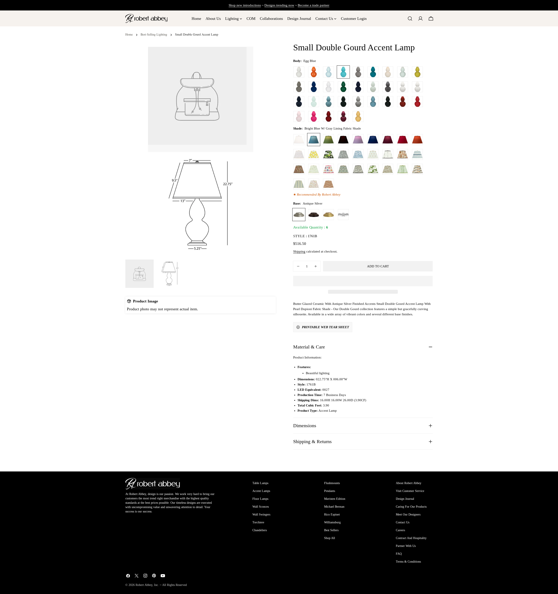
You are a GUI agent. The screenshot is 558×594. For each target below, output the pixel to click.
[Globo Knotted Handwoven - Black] (387, 154)
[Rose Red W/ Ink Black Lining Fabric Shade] (402, 139)
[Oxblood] (402, 101)
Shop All (329, 538)
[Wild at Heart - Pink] (299, 154)
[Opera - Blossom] (313, 184)
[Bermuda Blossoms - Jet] (328, 154)
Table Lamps (260, 483)
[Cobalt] (313, 86)
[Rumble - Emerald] (402, 169)
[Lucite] (343, 214)
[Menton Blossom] (328, 169)
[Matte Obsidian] (343, 101)
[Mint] (313, 101)
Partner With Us (406, 546)
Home (129, 34)
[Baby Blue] (328, 72)
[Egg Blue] (343, 72)
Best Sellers (331, 530)
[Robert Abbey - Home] (152, 483)
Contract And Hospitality (411, 538)
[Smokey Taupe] (358, 72)
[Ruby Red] (417, 101)
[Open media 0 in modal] (244, 55)
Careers (400, 530)
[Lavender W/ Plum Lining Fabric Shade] (358, 139)
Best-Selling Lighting (154, 34)
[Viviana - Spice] (299, 169)
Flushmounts (332, 483)
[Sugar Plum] (343, 116)
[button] (363, 281)
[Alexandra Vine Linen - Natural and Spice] (402, 154)
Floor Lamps (260, 498)
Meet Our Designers (408, 514)
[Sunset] (358, 116)
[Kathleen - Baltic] (299, 184)
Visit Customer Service (410, 491)
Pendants (329, 491)
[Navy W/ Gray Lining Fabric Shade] (373, 139)
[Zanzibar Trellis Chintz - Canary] (313, 154)
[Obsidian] (387, 101)
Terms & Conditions (408, 561)
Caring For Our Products (411, 506)
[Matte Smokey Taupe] (358, 101)
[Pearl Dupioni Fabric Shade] (299, 139)
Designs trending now (279, 5)
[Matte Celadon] (373, 86)
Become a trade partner (313, 5)
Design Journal (405, 498)
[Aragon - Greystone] (417, 169)
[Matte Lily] (417, 86)
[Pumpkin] (313, 72)
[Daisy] (328, 86)
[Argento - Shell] (328, 184)
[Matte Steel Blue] (328, 101)
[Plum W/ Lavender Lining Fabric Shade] (387, 139)
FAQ (399, 553)
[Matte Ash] (387, 86)
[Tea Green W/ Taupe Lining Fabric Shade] (328, 139)
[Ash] (299, 86)
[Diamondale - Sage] (343, 169)
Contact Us (402, 522)
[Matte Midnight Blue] (299, 101)
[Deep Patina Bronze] (313, 214)
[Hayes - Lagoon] (417, 154)
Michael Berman (334, 506)
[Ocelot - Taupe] (358, 169)
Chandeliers (259, 530)
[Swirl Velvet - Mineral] (358, 154)
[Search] (410, 18)
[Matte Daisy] (402, 86)
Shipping (299, 251)
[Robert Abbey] (146, 18)
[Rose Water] (299, 116)
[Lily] (299, 72)
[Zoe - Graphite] (343, 154)
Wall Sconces (260, 506)
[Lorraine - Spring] (313, 169)
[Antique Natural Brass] (328, 214)
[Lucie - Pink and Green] (373, 154)
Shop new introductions (245, 5)
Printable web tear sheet (325, 327)
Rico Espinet (332, 514)
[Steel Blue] (373, 101)
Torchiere (258, 522)
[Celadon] (402, 72)
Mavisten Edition (334, 498)
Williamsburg (332, 522)
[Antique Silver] (299, 214)
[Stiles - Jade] (373, 169)
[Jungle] (343, 86)
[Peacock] (373, 72)
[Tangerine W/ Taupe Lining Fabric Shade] (417, 139)
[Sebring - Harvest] (387, 169)
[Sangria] (328, 116)
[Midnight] (358, 86)
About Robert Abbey (408, 483)
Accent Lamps (261, 491)
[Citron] (417, 72)
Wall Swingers (261, 514)
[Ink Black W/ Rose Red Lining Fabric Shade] (343, 139)
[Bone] (387, 72)
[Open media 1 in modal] (244, 160)
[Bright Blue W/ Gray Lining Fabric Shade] (313, 139)
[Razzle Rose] (313, 116)
